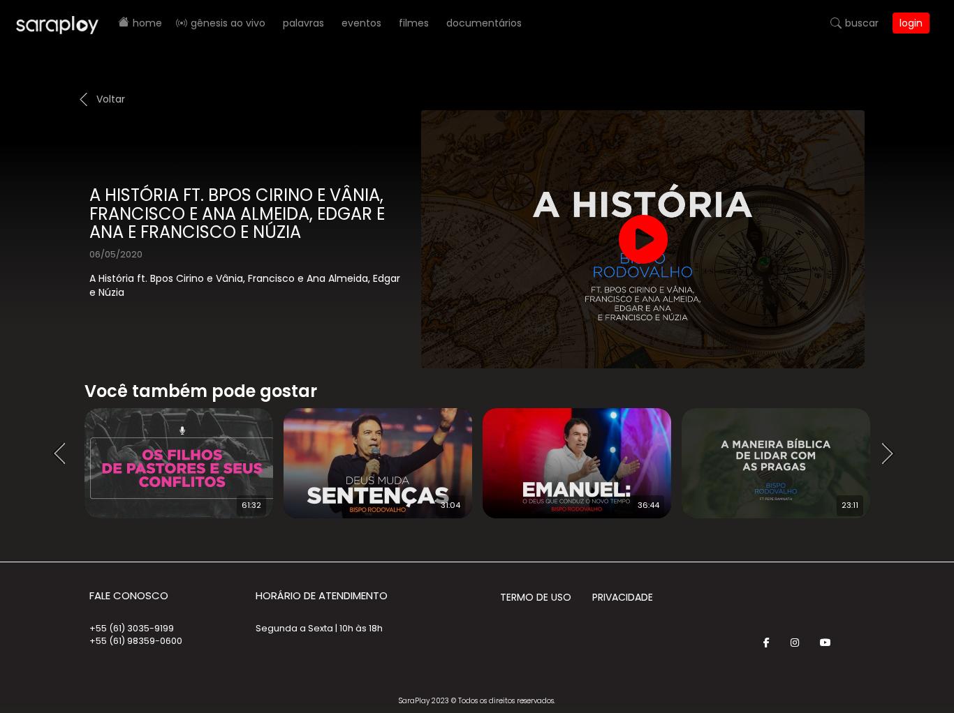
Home (147, 23)
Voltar (110, 99)
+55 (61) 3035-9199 (131, 628)
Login (911, 23)
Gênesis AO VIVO (228, 23)
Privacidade (622, 597)
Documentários (484, 23)
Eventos (361, 23)
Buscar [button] (862, 23)
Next (892, 454)
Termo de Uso (535, 597)
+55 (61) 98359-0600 (135, 641)
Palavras (303, 23)
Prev (63, 454)
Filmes (414, 23)
